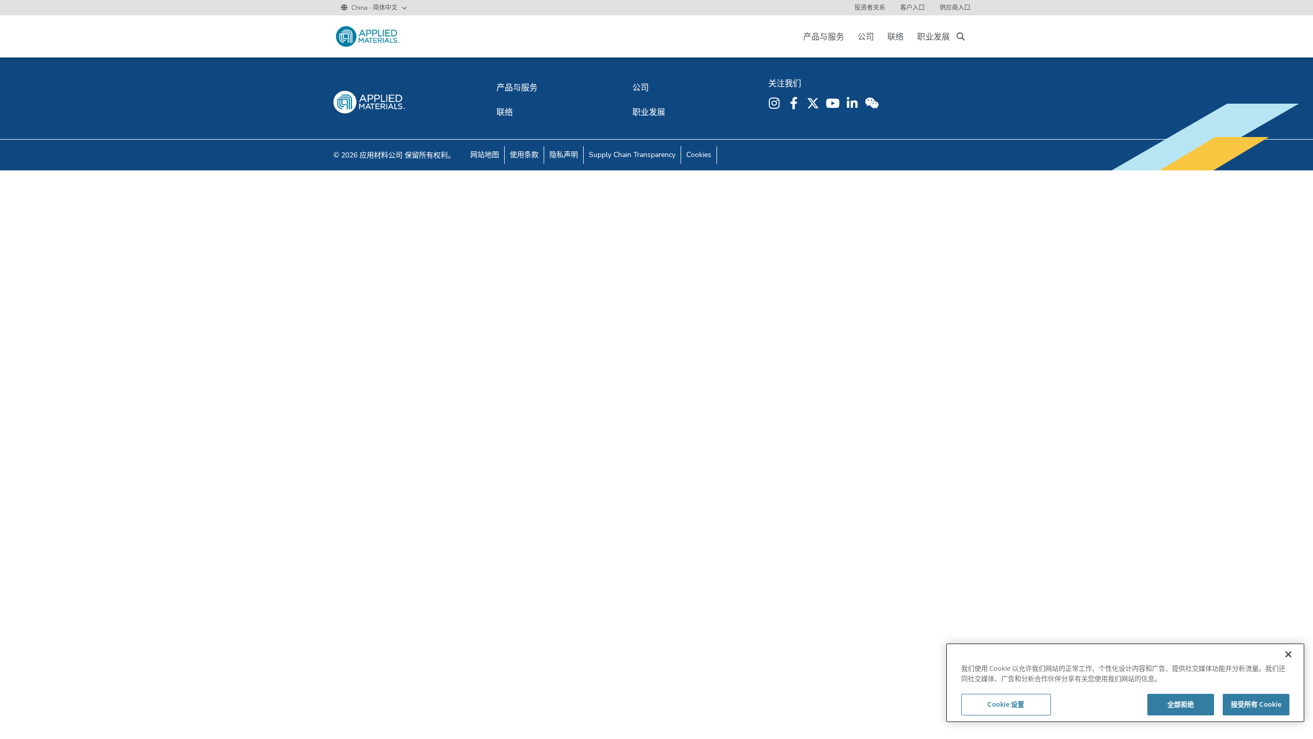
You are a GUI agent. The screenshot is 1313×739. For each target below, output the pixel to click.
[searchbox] (961, 36)
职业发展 (933, 36)
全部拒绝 (1181, 704)
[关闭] (1288, 654)
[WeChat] (873, 103)
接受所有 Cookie (1256, 704)
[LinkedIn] (853, 103)
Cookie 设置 (1005, 704)
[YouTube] (834, 103)
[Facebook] (795, 103)
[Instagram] (775, 103)
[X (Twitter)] (814, 103)
